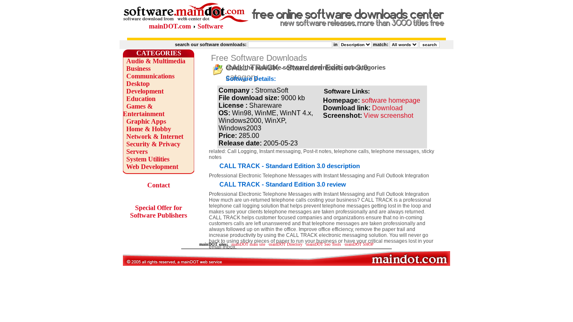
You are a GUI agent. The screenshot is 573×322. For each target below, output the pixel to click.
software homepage (391, 100)
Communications (150, 76)
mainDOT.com (170, 26)
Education (141, 98)
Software (210, 26)
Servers (137, 151)
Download (387, 108)
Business (138, 68)
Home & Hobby (148, 128)
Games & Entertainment (143, 110)
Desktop (138, 83)
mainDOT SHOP (359, 244)
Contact (158, 185)
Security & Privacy (153, 144)
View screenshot (388, 115)
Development (145, 91)
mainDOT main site (248, 244)
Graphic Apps (146, 121)
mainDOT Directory (285, 244)
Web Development (152, 166)
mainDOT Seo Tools (323, 244)
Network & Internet (154, 136)
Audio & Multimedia (155, 61)
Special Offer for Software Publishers (158, 211)
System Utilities (147, 159)
